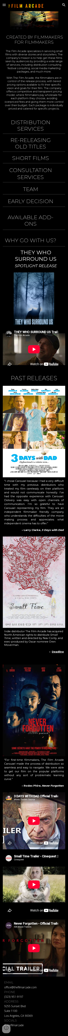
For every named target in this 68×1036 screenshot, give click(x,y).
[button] (4, 5)
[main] (34, 74)
